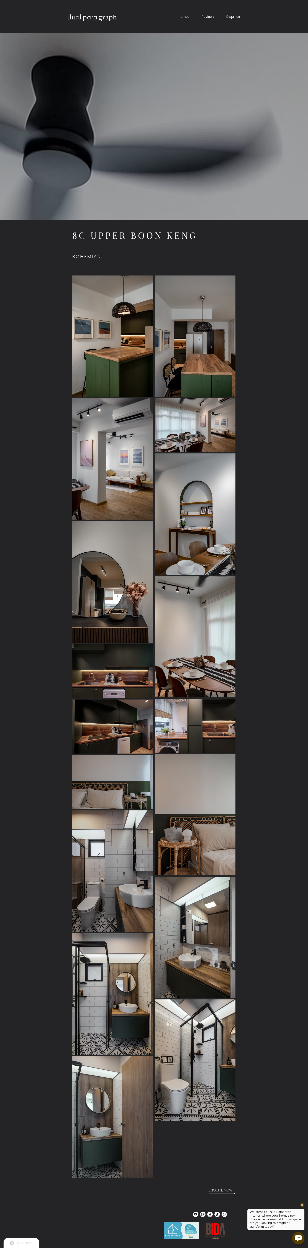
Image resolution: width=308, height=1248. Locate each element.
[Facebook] (210, 1214)
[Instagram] (203, 1214)
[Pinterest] (224, 1214)
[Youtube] (195, 1214)
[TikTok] (217, 1214)
